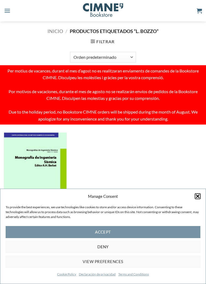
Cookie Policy (66, 274)
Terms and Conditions (133, 274)
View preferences (103, 261)
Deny (103, 246)
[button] (197, 196)
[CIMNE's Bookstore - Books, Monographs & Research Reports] (103, 10)
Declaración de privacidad (97, 274)
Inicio (55, 31)
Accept (103, 232)
